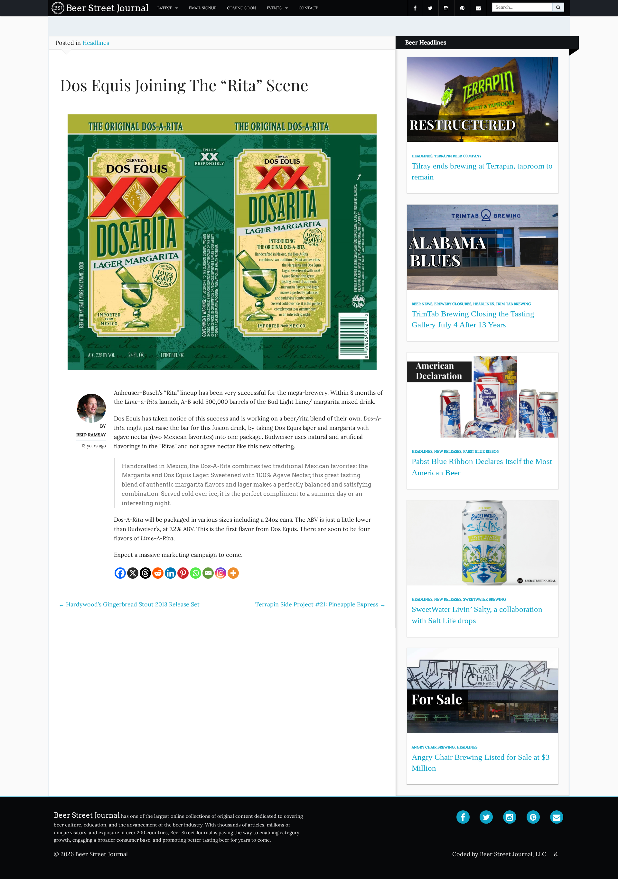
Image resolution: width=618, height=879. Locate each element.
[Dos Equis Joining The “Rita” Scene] (222, 245)
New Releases (447, 451)
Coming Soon (241, 7)
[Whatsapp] (195, 573)
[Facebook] (120, 573)
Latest (164, 7)
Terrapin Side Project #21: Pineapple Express (320, 604)
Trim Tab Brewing (513, 304)
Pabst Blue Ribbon (481, 451)
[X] (132, 573)
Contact (308, 7)
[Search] (558, 7)
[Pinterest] (183, 573)
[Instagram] (220, 573)
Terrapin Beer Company (458, 156)
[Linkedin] (170, 573)
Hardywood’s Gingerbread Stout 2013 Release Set (129, 604)
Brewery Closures (452, 304)
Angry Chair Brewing (433, 747)
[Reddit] (158, 573)
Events (274, 7)
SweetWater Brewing (484, 599)
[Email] (208, 573)
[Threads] (145, 573)
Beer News (422, 304)
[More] (233, 573)
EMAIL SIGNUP (202, 7)
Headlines (95, 42)
